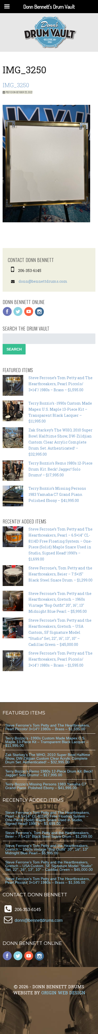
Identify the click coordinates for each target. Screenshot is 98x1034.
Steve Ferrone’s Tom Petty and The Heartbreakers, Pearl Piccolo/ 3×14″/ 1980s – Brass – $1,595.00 (60, 383)
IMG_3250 (16, 85)
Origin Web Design (63, 992)
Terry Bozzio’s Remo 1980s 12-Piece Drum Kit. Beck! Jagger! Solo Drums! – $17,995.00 (60, 469)
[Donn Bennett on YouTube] (28, 314)
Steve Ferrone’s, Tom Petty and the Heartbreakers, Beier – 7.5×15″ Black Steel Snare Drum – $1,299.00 (60, 574)
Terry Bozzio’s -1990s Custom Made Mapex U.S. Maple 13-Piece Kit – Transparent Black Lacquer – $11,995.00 (46, 742)
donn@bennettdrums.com (43, 281)
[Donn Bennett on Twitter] (18, 314)
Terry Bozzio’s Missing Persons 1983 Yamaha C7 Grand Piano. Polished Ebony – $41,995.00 (57, 494)
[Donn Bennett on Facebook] (7, 314)
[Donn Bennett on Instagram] (39, 314)
